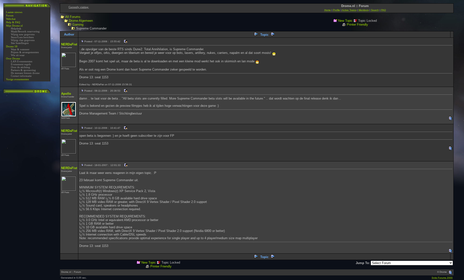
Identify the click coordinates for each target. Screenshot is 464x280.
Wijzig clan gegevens (23, 40)
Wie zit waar (18, 55)
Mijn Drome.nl (14, 25)
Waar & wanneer (20, 49)
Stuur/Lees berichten (22, 37)
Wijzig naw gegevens (23, 34)
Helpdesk (16, 28)
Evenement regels (21, 64)
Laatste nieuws (14, 12)
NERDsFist (69, 44)
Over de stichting (20, 67)
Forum (10, 15)
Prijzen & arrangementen (25, 52)
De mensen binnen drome (25, 73)
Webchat (10, 18)
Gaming (77, 24)
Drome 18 (11, 46)
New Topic (345, 20)
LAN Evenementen (21, 61)
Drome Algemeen (81, 20)
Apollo (66, 93)
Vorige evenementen (17, 79)
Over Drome (13, 58)
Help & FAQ (13, 22)
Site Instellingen (20, 43)
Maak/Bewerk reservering (25, 31)
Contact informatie (21, 75)
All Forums (72, 17)
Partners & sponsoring (23, 70)
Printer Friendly (357, 24)
